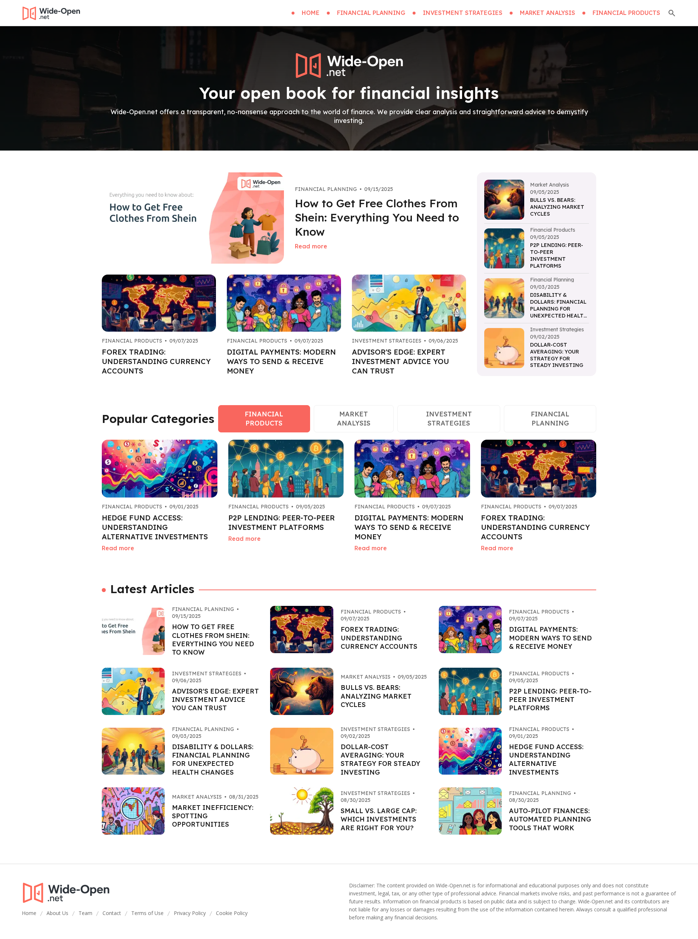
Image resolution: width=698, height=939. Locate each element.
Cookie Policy (232, 913)
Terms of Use (147, 913)
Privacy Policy (190, 913)
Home (29, 913)
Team (85, 913)
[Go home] (51, 13)
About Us (57, 913)
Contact (112, 913)
